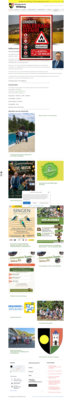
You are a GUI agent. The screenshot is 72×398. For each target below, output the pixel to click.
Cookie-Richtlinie (30, 205)
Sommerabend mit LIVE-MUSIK (18, 200)
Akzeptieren (26, 202)
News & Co (17, 9)
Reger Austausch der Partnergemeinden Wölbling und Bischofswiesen (19, 352)
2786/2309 (18, 89)
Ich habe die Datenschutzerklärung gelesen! (35, 381)
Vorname (30, 367)
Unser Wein (56, 9)
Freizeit (49, 9)
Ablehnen (35, 202)
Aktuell (24, 9)
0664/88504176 (22, 91)
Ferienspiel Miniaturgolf (45, 323)
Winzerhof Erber (17, 383)
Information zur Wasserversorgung (48, 357)
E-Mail (30, 375)
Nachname (31, 371)
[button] (48, 192)
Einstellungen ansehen (44, 202)
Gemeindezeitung (19, 73)
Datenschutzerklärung (36, 205)
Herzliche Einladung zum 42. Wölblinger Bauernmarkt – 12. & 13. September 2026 (50, 246)
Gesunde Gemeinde (15, 317)
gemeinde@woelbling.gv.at (18, 92)
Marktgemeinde (31, 9)
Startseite (10, 9)
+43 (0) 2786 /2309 (56, 1)
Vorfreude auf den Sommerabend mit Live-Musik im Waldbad (20, 155)
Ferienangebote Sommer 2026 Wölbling (50, 266)
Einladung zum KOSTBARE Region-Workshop (48, 183)
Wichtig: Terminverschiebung (18, 296)
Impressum (42, 205)
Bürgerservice (41, 9)
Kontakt (55, 10)
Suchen (42, 391)
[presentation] (21, 132)
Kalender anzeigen (13, 390)
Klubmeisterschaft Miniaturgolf (17, 387)
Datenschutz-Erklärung (46, 396)
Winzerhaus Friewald (18, 380)
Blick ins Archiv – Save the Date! (48, 115)
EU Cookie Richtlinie (58, 396)
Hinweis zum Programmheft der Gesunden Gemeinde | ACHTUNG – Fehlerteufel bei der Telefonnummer (20, 245)
